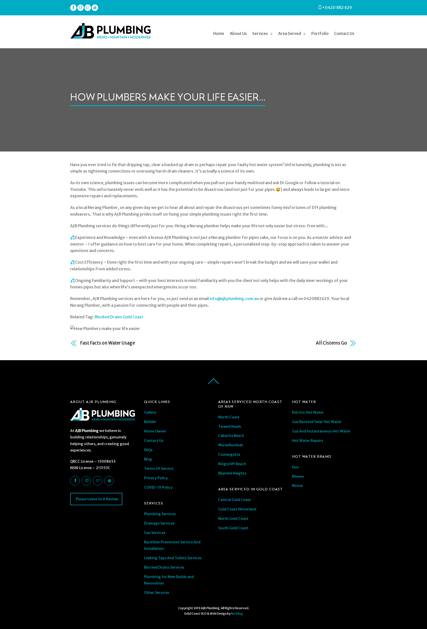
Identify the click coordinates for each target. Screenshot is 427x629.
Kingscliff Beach (232, 464)
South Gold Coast (233, 528)
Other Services (156, 592)
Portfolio (320, 33)
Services (260, 33)
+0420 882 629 (337, 7)
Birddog (237, 613)
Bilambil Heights (232, 473)
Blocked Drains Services (164, 567)
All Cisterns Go (331, 343)
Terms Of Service (158, 468)
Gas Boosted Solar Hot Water (317, 422)
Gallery (150, 412)
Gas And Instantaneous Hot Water (321, 431)
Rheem (298, 476)
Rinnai (297, 485)
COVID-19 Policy (158, 487)
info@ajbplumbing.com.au (234, 298)
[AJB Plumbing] (110, 36)
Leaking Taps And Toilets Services (172, 558)
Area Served (289, 33)
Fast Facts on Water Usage (107, 343)
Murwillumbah (230, 445)
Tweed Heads (229, 426)
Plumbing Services (160, 514)
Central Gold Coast (234, 500)
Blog (148, 459)
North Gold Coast (233, 518)
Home (218, 33)
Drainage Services (159, 523)
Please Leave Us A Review (96, 499)
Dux (295, 467)
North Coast (228, 417)
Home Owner (155, 431)
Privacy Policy (156, 478)
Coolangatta (229, 454)
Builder (150, 422)
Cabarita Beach (231, 435)
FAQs (148, 450)
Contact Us (344, 33)
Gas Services (154, 532)
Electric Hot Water (308, 412)
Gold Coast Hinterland (237, 509)
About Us (238, 33)
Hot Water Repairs (307, 440)
